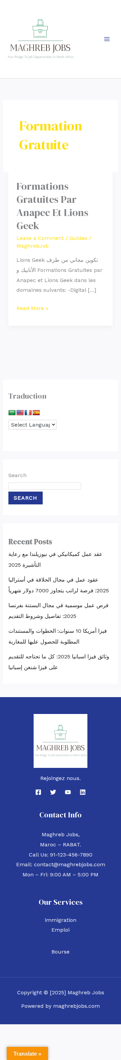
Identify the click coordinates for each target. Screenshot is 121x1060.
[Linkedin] (83, 792)
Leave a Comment (40, 238)
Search (17, 475)
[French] (28, 413)
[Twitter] (53, 792)
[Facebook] (38, 792)
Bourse (60, 951)
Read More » (32, 307)
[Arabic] (12, 413)
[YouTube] (68, 792)
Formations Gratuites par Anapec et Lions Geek (52, 205)
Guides (78, 238)
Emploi (60, 930)
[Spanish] (36, 413)
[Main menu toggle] (106, 39)
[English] (20, 413)
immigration (60, 920)
